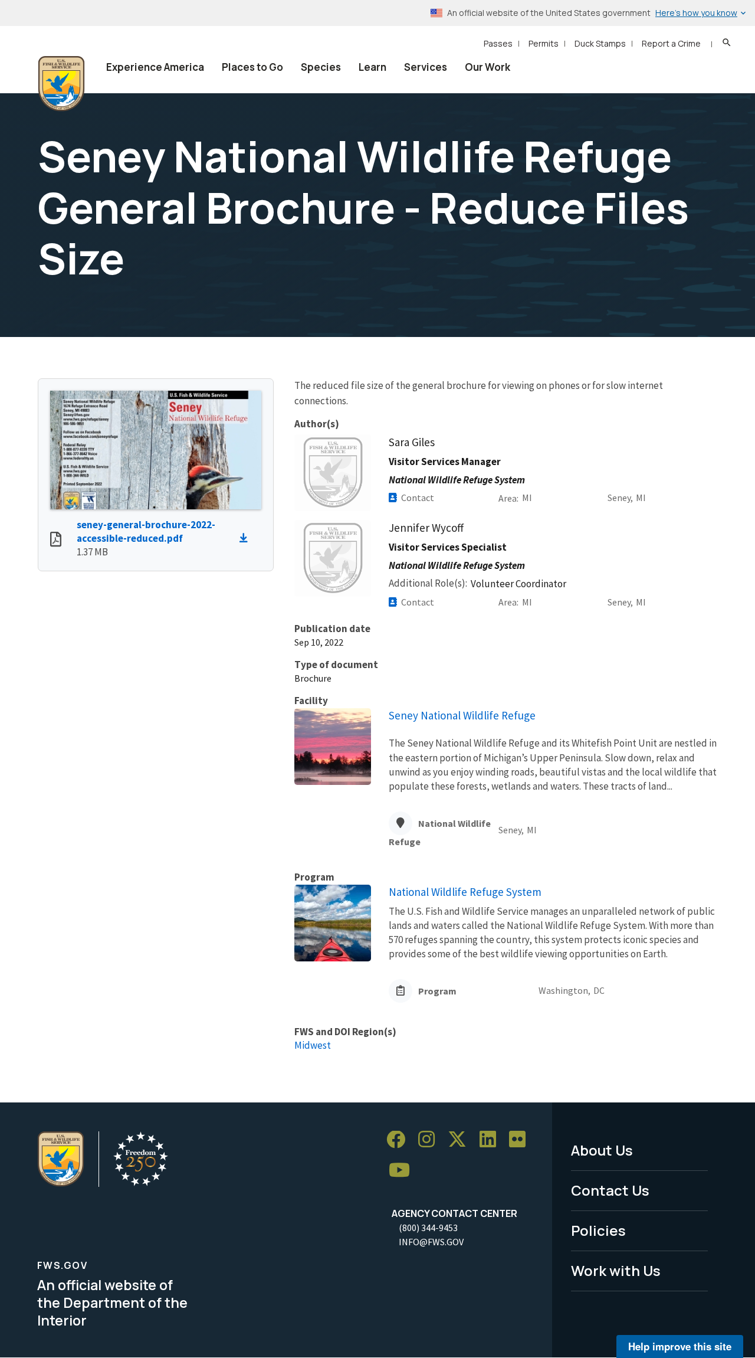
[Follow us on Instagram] (430, 1140)
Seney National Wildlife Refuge (462, 715)
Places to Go (252, 67)
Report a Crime (671, 43)
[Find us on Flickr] (521, 1140)
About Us (602, 1150)
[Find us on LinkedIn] (492, 1140)
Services (425, 67)
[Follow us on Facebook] (399, 1140)
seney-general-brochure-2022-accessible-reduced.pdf (146, 531)
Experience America (155, 67)
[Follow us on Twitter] (461, 1140)
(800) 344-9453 (428, 1227)
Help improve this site (679, 1346)
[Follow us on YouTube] (403, 1170)
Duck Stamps (600, 43)
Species (321, 67)
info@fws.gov (431, 1242)
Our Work (487, 67)
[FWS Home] (61, 83)
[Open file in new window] (55, 540)
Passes (498, 43)
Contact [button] (417, 497)
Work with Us (616, 1270)
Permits (543, 43)
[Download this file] (246, 538)
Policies (598, 1230)
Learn (372, 67)
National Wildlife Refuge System (465, 892)
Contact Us (610, 1190)
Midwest (312, 1045)
